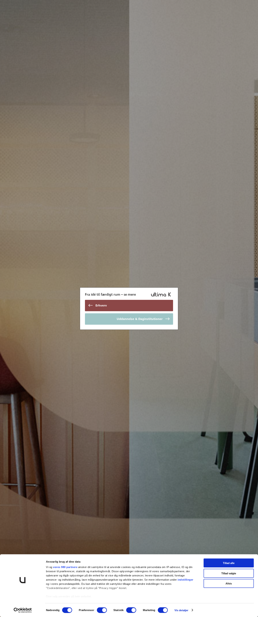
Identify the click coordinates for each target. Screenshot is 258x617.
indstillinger (185, 579)
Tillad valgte (228, 573)
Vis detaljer (181, 610)
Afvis (229, 583)
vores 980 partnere (65, 567)
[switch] (102, 610)
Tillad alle (228, 563)
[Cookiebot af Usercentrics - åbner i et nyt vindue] (22, 610)
